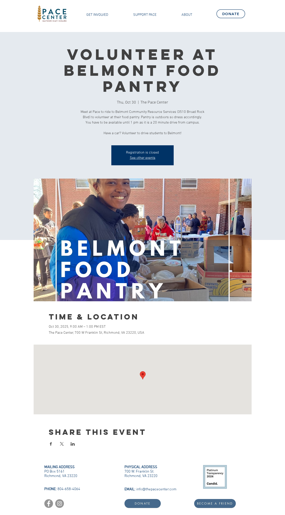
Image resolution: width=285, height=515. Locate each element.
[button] (97, 14)
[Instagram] (59, 503)
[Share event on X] (62, 444)
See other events (142, 158)
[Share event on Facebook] (51, 444)
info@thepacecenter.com (156, 489)
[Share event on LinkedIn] (73, 444)
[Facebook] (48, 503)
